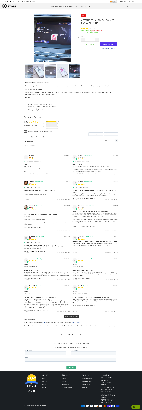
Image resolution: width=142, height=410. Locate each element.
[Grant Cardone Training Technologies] (9, 6)
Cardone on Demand (87, 381)
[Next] (78, 38)
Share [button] (27, 175)
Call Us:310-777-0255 (28, 1)
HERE (44, 322)
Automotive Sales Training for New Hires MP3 (36, 174)
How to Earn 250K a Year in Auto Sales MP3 (83, 198)
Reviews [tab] (27, 137)
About (43, 378)
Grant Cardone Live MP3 (78, 229)
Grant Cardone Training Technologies (36, 405)
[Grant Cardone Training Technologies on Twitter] (16, 1)
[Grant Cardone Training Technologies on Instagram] (5, 1)
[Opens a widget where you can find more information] (135, 407)
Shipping (64, 381)
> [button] (71, 317)
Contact (64, 378)
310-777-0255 (76, 322)
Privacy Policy (65, 384)
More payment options (108, 48)
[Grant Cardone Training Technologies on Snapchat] (10, 1)
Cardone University (87, 378)
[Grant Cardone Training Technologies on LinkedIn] (7, 1)
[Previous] (26, 38)
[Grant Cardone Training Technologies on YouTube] (18, 1)
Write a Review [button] (112, 134)
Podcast (44, 387)
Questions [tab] (39, 137)
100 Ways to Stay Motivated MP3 (32, 227)
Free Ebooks (85, 387)
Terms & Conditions (67, 387)
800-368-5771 (110, 387)
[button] (72, 6)
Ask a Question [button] (96, 134)
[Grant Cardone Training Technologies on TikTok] (13, 1)
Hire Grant (45, 381)
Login (133, 1)
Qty (82, 36)
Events (44, 384)
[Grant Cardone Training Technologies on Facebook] (2, 1)
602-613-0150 (108, 401)
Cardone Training (86, 384)
